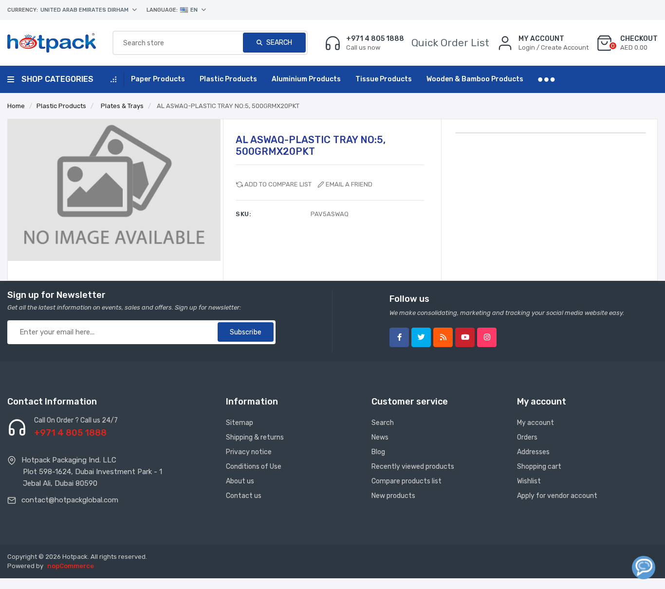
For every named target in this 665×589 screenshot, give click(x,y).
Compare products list (406, 481)
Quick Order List (450, 43)
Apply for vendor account (557, 496)
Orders (527, 437)
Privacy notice (249, 452)
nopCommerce (70, 566)
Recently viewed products (412, 466)
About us (240, 481)
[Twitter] (421, 337)
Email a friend (349, 184)
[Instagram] (487, 337)
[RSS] (443, 337)
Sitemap (239, 423)
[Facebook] (399, 337)
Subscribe (245, 332)
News (379, 437)
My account (535, 423)
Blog (378, 452)
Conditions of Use (253, 466)
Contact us (243, 496)
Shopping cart (539, 466)
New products (393, 496)
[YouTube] (465, 337)
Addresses (533, 452)
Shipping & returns (255, 437)
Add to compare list (278, 184)
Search (278, 42)
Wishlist (529, 481)
